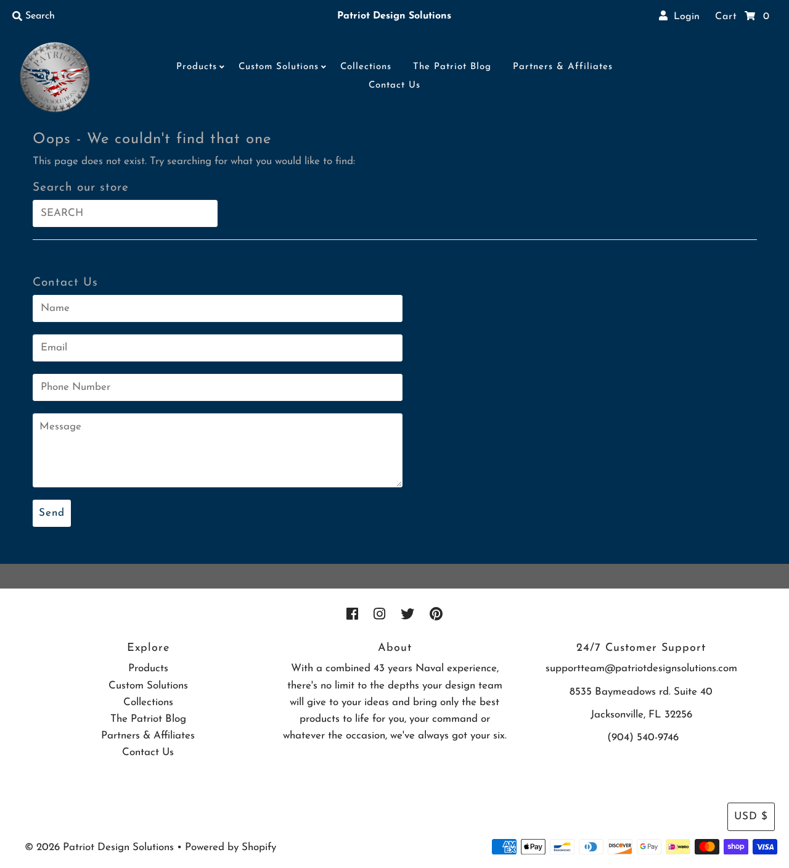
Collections (365, 67)
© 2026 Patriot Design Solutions (99, 847)
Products (196, 67)
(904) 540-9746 (643, 737)
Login (684, 17)
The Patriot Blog (452, 67)
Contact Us (394, 85)
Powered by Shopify (230, 847)
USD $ (751, 816)
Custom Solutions (279, 67)
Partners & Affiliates (563, 67)
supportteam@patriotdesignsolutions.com (641, 668)
